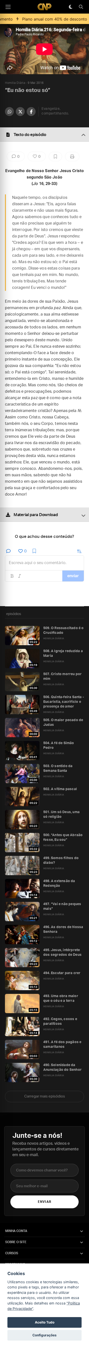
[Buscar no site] (81, 7)
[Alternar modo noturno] (70, 7)
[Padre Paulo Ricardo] (44, 6)
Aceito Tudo (44, 1322)
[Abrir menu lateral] (7, 6)
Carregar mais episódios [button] (44, 1096)
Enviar (44, 1202)
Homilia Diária (15, 82)
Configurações (44, 1335)
